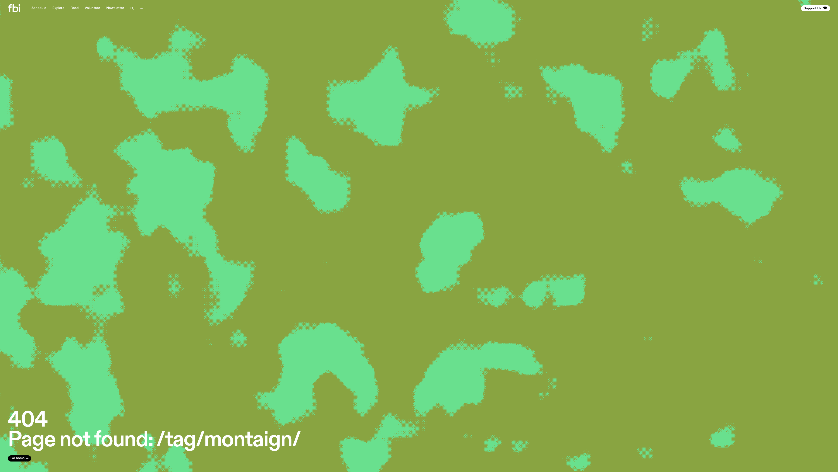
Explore (58, 8)
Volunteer (92, 8)
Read (74, 8)
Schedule (38, 8)
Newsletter (115, 8)
